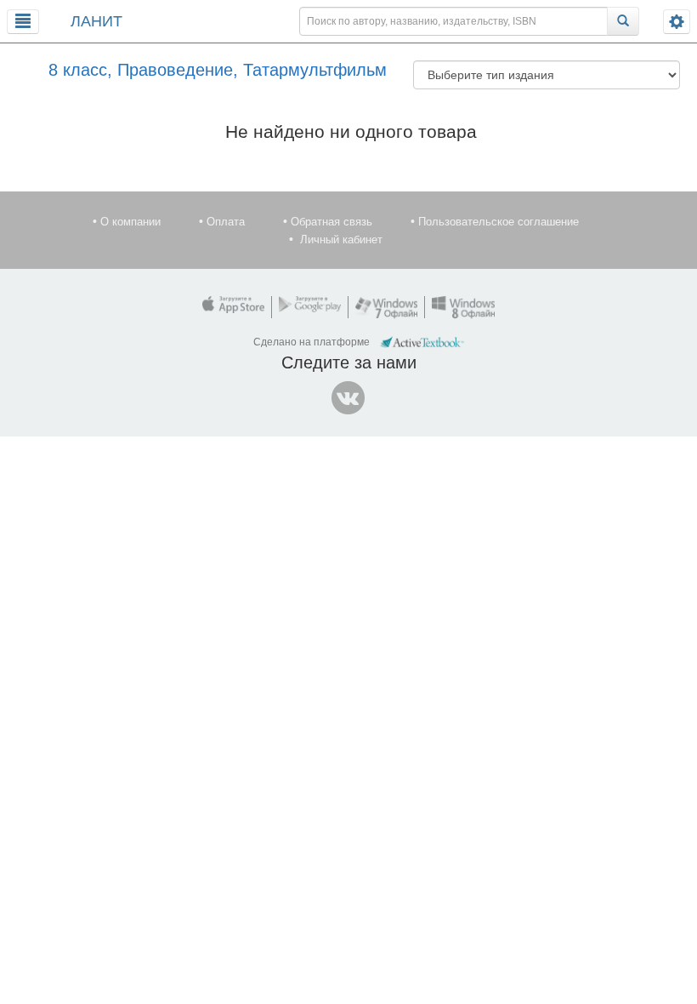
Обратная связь (331, 221)
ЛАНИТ (96, 21)
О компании (130, 221)
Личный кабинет (341, 239)
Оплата (226, 221)
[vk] (349, 398)
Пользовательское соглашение (498, 221)
